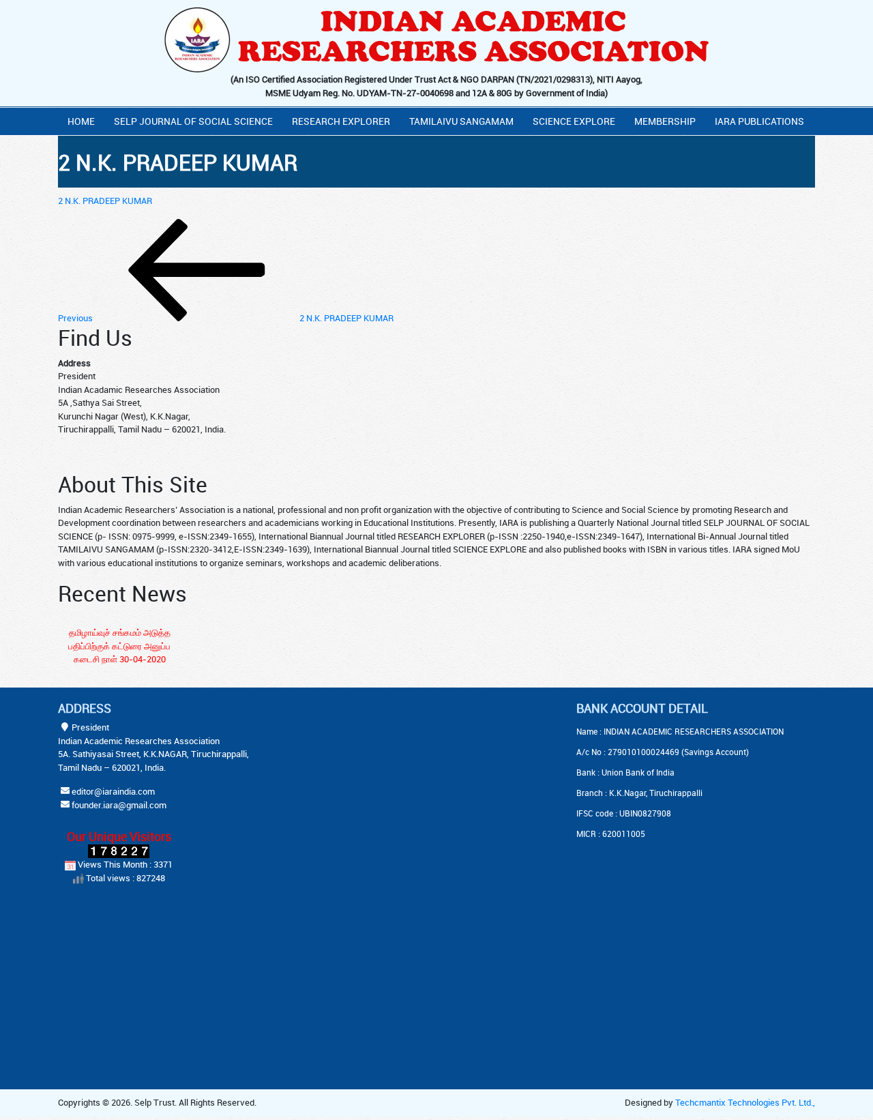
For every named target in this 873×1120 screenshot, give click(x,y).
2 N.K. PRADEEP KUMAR (105, 200)
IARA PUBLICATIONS (759, 121)
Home (81, 121)
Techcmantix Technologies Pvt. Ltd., (745, 1102)
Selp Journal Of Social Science (193, 121)
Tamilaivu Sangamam (461, 121)
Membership (665, 121)
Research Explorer (341, 121)
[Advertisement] (402, 786)
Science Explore (574, 121)
